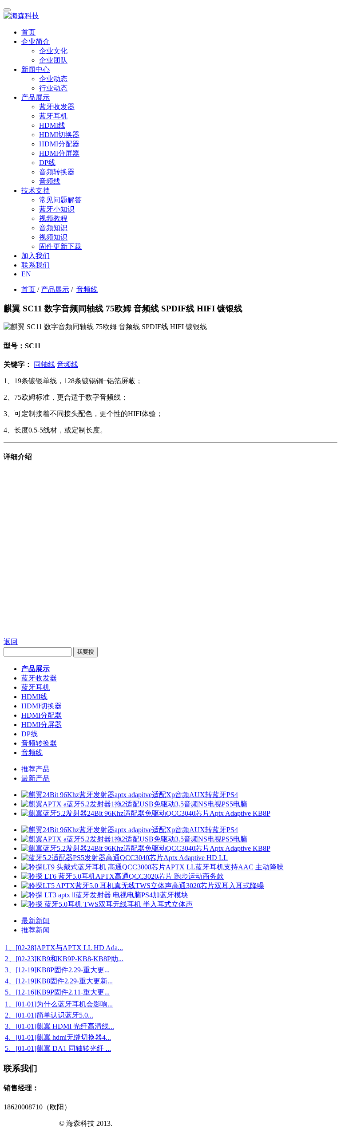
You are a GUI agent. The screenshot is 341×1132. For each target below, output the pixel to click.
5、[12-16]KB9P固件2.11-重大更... (57, 992)
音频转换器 (57, 172)
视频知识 (53, 237)
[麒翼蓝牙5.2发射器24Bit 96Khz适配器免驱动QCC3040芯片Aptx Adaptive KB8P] (145, 813)
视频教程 (53, 218)
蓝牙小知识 (57, 209)
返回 (11, 641)
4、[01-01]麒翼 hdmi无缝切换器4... (58, 1037)
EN (26, 274)
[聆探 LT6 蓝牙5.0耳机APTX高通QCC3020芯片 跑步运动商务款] (122, 876)
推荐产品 (35, 769)
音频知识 (53, 228)
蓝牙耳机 (53, 116)
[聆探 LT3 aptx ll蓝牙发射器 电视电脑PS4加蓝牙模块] (104, 895)
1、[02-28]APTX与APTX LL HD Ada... (64, 947)
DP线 (47, 162)
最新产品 (35, 778)
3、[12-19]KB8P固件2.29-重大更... (57, 970)
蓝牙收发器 (57, 106)
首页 (28, 32)
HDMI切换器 (59, 134)
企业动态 (53, 79)
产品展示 (35, 97)
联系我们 (35, 265)
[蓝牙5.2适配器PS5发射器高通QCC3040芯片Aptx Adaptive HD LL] (124, 857)
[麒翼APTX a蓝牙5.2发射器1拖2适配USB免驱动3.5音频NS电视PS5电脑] (134, 804)
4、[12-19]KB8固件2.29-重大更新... (59, 981)
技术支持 (35, 190)
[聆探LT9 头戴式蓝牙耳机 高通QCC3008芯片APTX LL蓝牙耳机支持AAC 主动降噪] (152, 867)
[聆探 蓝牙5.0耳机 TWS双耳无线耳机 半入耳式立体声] (107, 904)
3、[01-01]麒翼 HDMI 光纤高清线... (59, 1026)
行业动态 (53, 88)
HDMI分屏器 (59, 153)
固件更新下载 (60, 246)
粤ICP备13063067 (30, 1123)
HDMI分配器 (59, 144)
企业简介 (35, 41)
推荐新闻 (35, 930)
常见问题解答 (60, 200)
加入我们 (35, 255)
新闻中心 (35, 69)
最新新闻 (35, 920)
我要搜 (85, 652)
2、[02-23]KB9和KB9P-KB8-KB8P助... (64, 959)
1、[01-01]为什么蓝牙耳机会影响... (59, 1004)
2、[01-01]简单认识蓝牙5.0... (49, 1015)
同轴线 (44, 364)
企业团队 (53, 60)
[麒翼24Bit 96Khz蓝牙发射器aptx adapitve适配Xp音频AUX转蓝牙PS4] (129, 794)
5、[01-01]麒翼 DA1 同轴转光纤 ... (58, 1048)
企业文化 (53, 51)
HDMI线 (52, 125)
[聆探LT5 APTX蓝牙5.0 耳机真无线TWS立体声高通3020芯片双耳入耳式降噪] (142, 885)
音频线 (49, 181)
